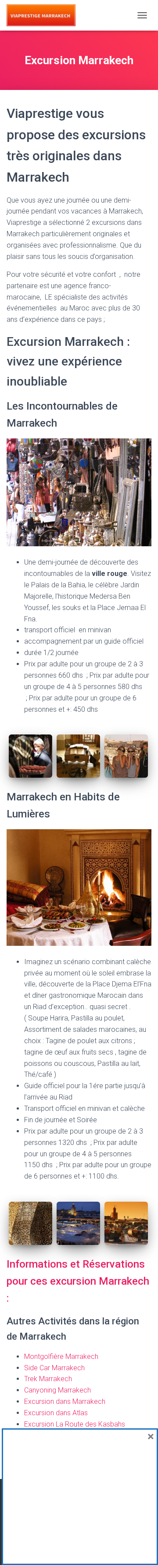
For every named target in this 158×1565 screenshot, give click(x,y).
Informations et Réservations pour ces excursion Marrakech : (78, 1281)
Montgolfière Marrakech (62, 1356)
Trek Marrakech (48, 1379)
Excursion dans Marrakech (64, 1401)
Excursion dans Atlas (56, 1413)
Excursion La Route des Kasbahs (74, 1424)
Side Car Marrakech (54, 1368)
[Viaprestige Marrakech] (44, 15)
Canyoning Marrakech (58, 1390)
